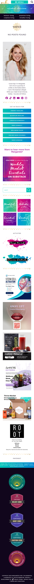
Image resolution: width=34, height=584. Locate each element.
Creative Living (9, 18)
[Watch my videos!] (18, 97)
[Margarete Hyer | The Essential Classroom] (5, 3)
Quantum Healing (17, 115)
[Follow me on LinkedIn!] (14, 97)
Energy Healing (17, 110)
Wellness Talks (17, 130)
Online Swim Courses (17, 135)
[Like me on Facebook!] (6, 97)
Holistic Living (9, 15)
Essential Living (24, 15)
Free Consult (17, 125)
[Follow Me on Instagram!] (26, 97)
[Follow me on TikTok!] (10, 97)
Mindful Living (25, 18)
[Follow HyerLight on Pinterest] (22, 97)
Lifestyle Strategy (17, 120)
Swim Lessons (17, 140)
